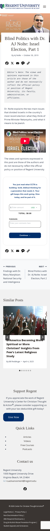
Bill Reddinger (14, 361)
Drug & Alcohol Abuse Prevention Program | (20, 522)
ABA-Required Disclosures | (14, 519)
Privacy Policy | (21, 512)
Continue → (25, 235)
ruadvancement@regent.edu (21, 480)
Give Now (13, 417)
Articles (27, 436)
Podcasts (27, 449)
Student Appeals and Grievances (16, 526)
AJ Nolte (17, 55)
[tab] (19, 370)
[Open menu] (46, 6)
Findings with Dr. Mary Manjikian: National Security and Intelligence (12, 274)
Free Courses (27, 445)
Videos (27, 441)
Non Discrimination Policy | (14, 515)
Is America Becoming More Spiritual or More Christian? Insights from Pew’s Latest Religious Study (24, 348)
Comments (13, 219)
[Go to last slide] (7, 337)
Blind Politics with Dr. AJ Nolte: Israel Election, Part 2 (37, 272)
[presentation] (25, 320)
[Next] (42, 337)
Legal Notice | (9, 512)
